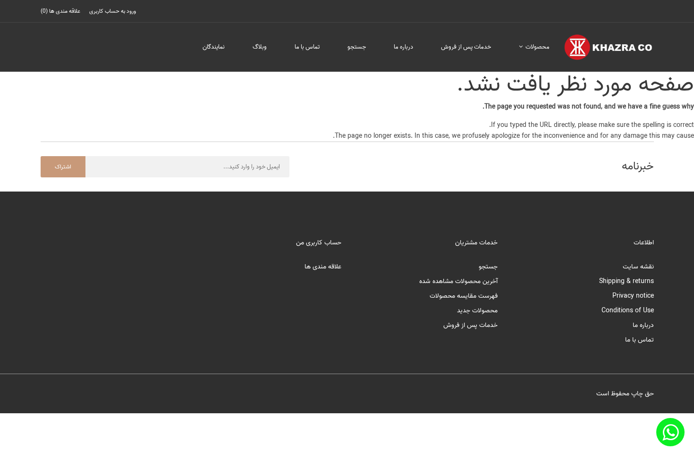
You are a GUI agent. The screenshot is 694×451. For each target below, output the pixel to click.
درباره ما (403, 47)
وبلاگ (260, 47)
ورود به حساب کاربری (112, 11)
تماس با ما (307, 47)
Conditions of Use (627, 310)
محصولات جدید (477, 310)
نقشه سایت (638, 266)
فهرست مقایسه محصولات (464, 296)
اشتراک (63, 166)
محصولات (537, 47)
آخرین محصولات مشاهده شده (458, 281)
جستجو (356, 47)
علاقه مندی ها (323, 266)
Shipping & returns (626, 281)
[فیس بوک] (670, 432)
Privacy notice (633, 296)
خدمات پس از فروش (466, 47)
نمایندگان (214, 47)
